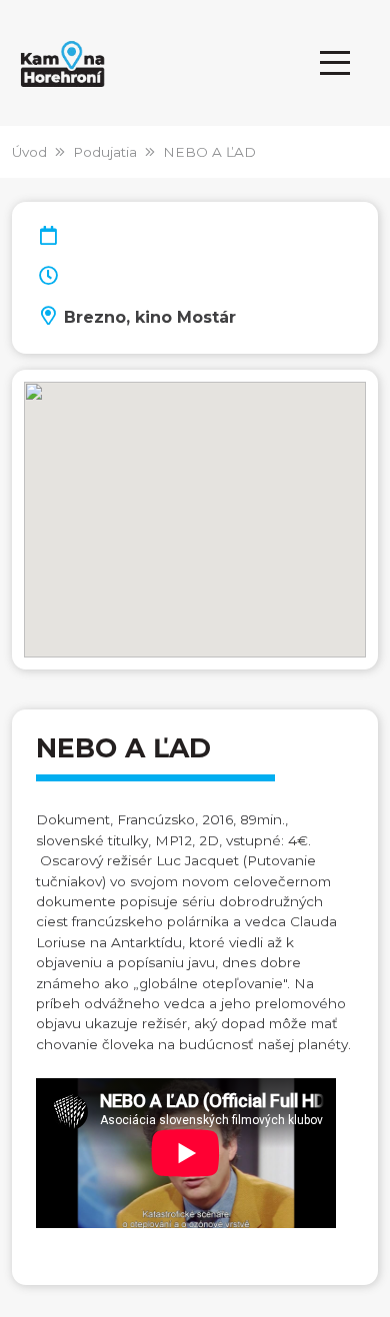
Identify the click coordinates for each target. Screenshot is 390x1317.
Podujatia (105, 152)
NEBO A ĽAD (209, 152)
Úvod (29, 152)
